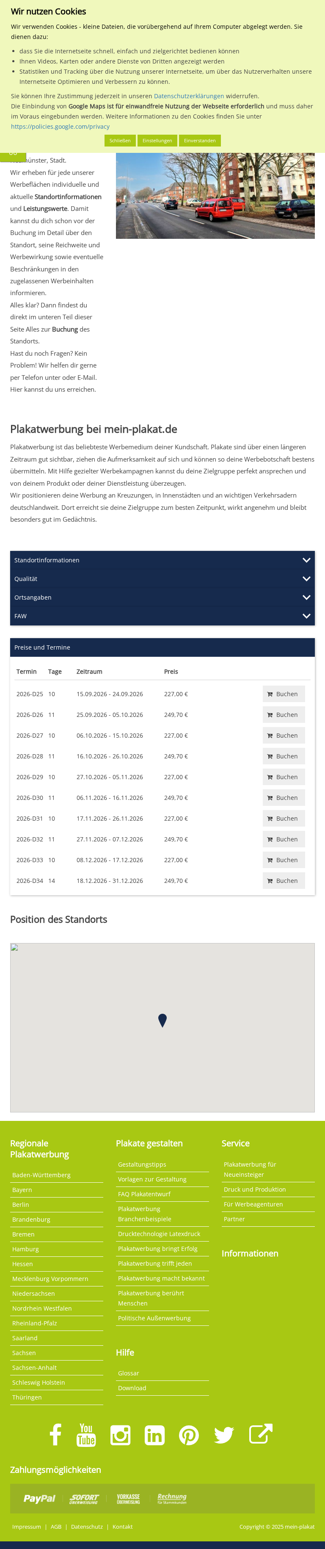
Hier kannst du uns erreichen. (53, 389)
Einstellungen (157, 140)
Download (132, 1388)
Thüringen (27, 1397)
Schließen (120, 140)
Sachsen (24, 1353)
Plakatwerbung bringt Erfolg (158, 1249)
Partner (234, 1219)
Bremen (23, 1234)
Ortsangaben (33, 597)
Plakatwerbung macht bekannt (161, 1278)
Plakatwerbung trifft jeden (155, 1263)
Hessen (22, 1264)
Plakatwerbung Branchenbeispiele (144, 1214)
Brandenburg (31, 1219)
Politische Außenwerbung (154, 1318)
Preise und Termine (42, 647)
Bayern (22, 1190)
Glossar (128, 1373)
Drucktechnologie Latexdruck (159, 1234)
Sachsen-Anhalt (34, 1368)
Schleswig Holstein (38, 1382)
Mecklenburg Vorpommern (50, 1279)
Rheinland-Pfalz (34, 1323)
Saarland (25, 1338)
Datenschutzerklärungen (189, 96)
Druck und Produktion (255, 1189)
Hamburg (25, 1249)
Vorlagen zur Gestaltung (152, 1179)
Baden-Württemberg (41, 1175)
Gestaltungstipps (142, 1164)
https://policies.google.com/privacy (60, 126)
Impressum (26, 1526)
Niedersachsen (33, 1293)
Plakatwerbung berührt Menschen (151, 1298)
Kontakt (123, 1526)
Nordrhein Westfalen (42, 1308)
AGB (56, 1526)
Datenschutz (87, 1526)
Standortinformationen (47, 560)
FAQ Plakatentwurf (144, 1194)
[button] (162, 1020)
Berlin (20, 1204)
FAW (20, 616)
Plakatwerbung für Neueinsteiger (250, 1169)
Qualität (25, 579)
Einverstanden (200, 140)
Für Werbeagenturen (253, 1204)
